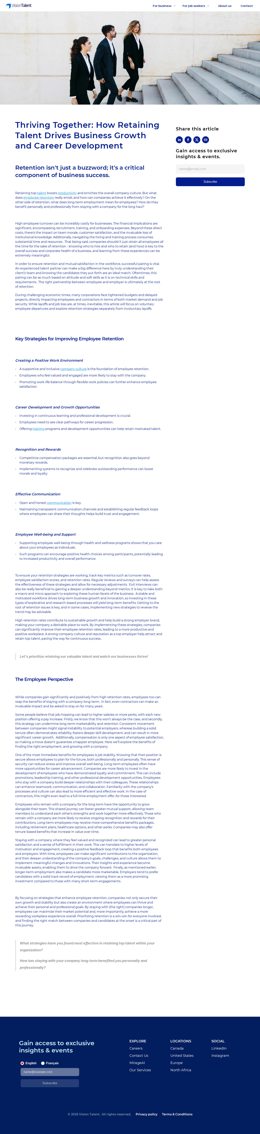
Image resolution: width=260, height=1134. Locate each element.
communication (59, 503)
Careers (136, 1048)
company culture (73, 369)
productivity (67, 193)
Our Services (140, 1070)
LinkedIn (219, 1048)
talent (41, 193)
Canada (177, 1048)
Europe (176, 1063)
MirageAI (137, 1063)
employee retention (38, 197)
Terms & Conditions (177, 1114)
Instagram (220, 1056)
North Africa (180, 1070)
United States (182, 1056)
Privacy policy (146, 1114)
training (39, 429)
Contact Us (138, 1056)
